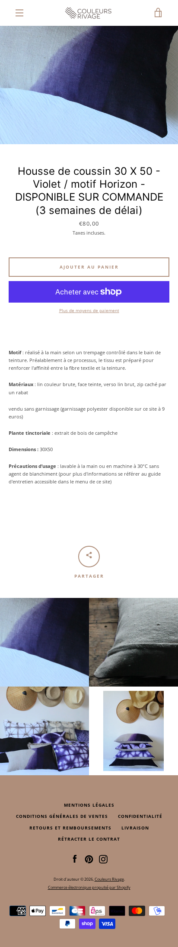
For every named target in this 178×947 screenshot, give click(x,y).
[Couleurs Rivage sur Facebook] (74, 858)
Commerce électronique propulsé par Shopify (89, 887)
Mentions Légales (89, 805)
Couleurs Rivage (109, 879)
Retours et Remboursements (70, 828)
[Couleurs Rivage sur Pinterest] (89, 858)
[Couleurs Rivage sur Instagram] (103, 858)
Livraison (135, 828)
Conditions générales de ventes (62, 816)
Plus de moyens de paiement (89, 310)
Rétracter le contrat (89, 839)
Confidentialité (140, 816)
